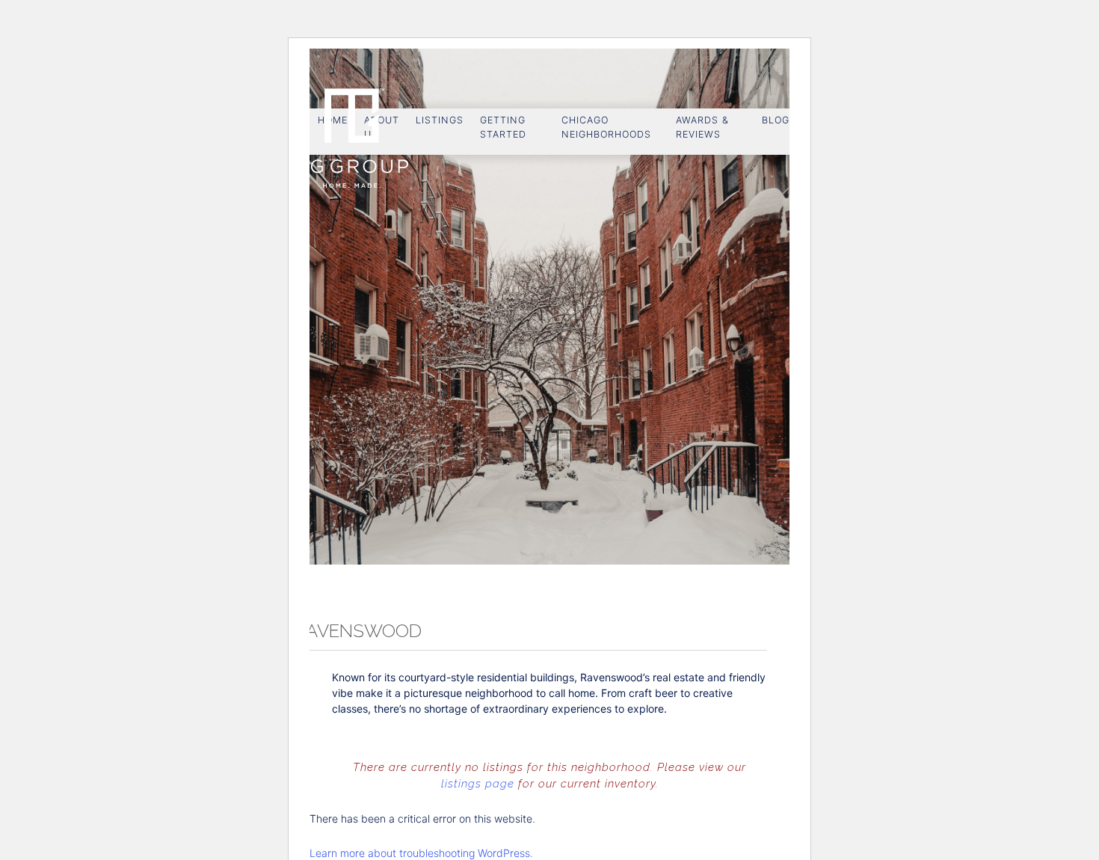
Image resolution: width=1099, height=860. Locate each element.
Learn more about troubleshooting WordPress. (421, 853)
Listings (440, 120)
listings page (477, 783)
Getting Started (503, 127)
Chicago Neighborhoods (606, 127)
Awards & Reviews (702, 127)
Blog (775, 120)
